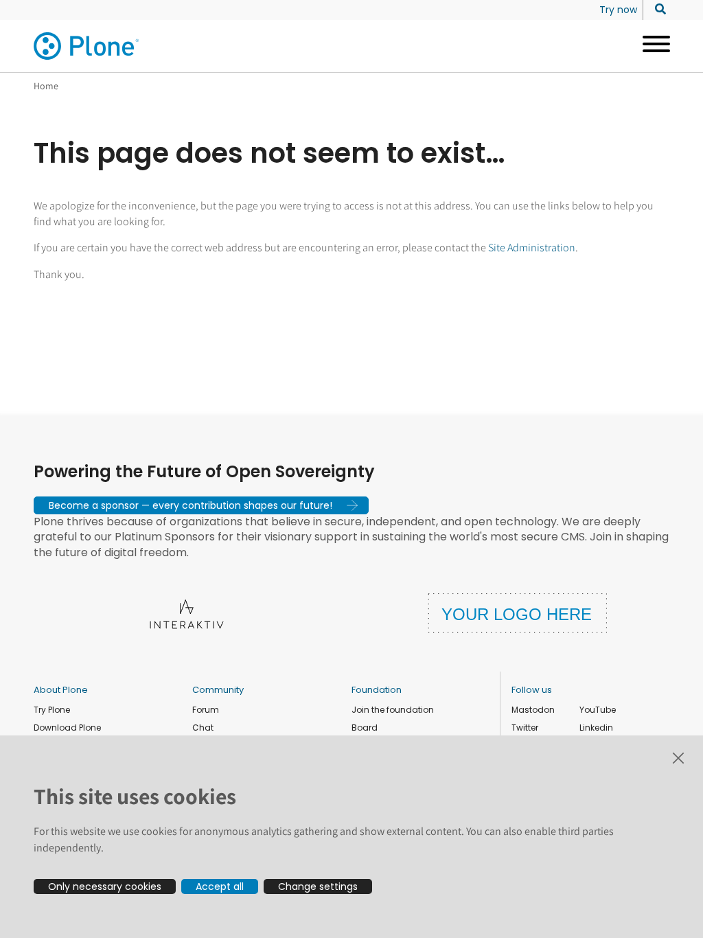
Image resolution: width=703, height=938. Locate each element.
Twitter (524, 727)
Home (46, 86)
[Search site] (656, 10)
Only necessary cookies (104, 886)
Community (218, 689)
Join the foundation (393, 710)
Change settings (318, 886)
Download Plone (67, 727)
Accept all (220, 886)
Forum (205, 710)
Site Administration (531, 247)
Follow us (531, 689)
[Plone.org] (87, 46)
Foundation (377, 689)
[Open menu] (651, 46)
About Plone (61, 689)
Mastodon (533, 710)
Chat (203, 727)
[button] (201, 505)
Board (365, 727)
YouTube (597, 710)
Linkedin (596, 727)
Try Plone (52, 710)
